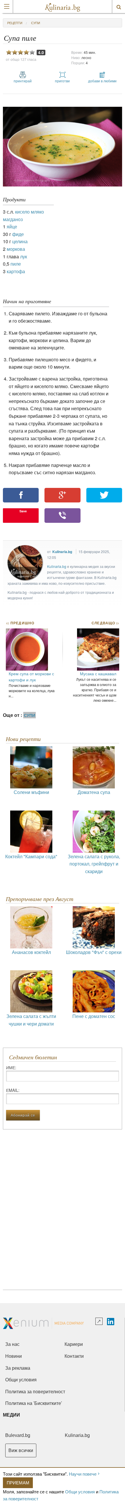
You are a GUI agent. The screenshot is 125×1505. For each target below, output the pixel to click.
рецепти (14, 22)
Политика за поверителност (35, 1391)
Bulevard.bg (17, 1435)
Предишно (20, 623)
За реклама (17, 1368)
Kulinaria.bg (62, 551)
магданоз (13, 219)
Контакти (74, 1356)
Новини (13, 1356)
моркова (16, 249)
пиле (15, 263)
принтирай (23, 80)
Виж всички (20, 1450)
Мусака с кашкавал (98, 673)
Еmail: (12, 1090)
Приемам (18, 1482)
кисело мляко (29, 211)
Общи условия (80, 1491)
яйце (12, 226)
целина (20, 241)
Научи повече (83, 1474)
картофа (16, 271)
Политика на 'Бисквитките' (33, 1403)
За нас (12, 1344)
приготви (62, 80)
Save (23, 511)
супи (35, 22)
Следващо (105, 623)
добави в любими (102, 80)
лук (23, 256)
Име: (11, 1067)
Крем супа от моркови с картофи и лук (31, 677)
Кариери (74, 1344)
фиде (18, 234)
